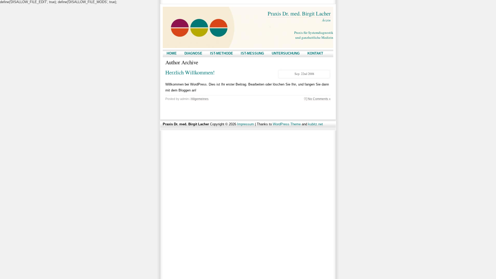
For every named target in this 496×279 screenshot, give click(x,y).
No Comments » (319, 98)
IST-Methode (221, 53)
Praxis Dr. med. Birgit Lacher (299, 13)
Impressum (245, 124)
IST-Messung (252, 53)
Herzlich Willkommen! (190, 72)
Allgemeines (199, 98)
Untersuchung (286, 53)
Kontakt (315, 53)
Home (172, 53)
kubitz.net (315, 124)
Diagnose (193, 53)
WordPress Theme (287, 124)
